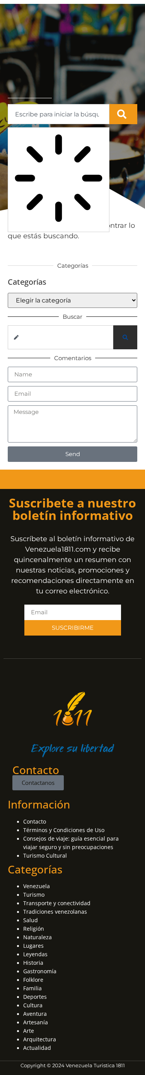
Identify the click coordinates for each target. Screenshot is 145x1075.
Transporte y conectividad (56, 903)
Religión (33, 928)
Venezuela (36, 886)
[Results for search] (58, 179)
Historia (33, 962)
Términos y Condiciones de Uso (63, 830)
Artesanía (35, 1022)
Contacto (34, 821)
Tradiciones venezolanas (55, 911)
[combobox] (58, 114)
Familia (32, 988)
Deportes (35, 996)
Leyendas (35, 954)
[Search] (123, 114)
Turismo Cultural (45, 855)
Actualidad (37, 1047)
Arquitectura (39, 1039)
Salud (30, 920)
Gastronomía (39, 971)
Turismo (33, 894)
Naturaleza (37, 937)
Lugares (33, 945)
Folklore (33, 979)
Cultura (33, 1005)
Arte (28, 1030)
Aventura (35, 1013)
